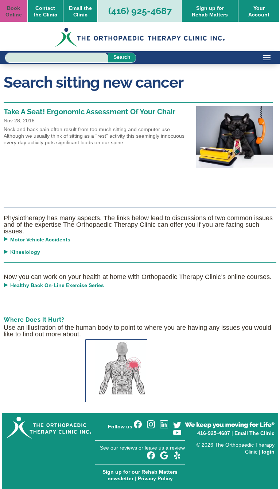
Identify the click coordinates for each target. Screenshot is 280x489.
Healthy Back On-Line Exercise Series (57, 285)
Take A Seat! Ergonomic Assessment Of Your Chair (89, 111)
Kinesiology (25, 252)
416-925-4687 (213, 433)
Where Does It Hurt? (34, 319)
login (268, 452)
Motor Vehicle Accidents (40, 239)
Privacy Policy (155, 478)
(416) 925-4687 (140, 10)
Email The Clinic (254, 433)
